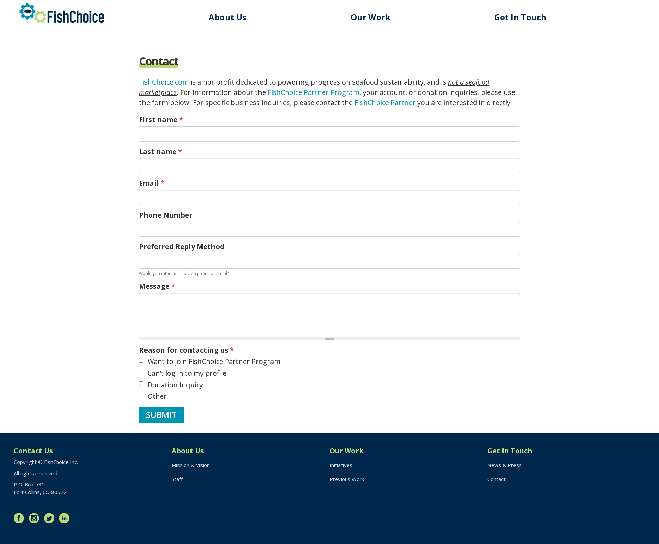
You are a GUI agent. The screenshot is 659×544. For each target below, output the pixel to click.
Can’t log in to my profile (187, 373)
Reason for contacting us (186, 350)
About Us (227, 17)
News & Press (504, 465)
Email (151, 183)
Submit (161, 414)
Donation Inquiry (175, 384)
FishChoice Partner (385, 102)
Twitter (51, 518)
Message (157, 286)
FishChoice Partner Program (313, 92)
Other (157, 396)
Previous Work (347, 479)
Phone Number (166, 215)
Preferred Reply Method (181, 246)
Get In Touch (520, 17)
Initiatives (341, 465)
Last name (160, 151)
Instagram (36, 518)
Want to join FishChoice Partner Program (214, 361)
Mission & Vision (191, 465)
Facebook (20, 518)
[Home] (62, 13)
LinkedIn (66, 518)
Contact (496, 479)
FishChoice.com (164, 82)
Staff (177, 479)
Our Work (370, 17)
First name (161, 119)
